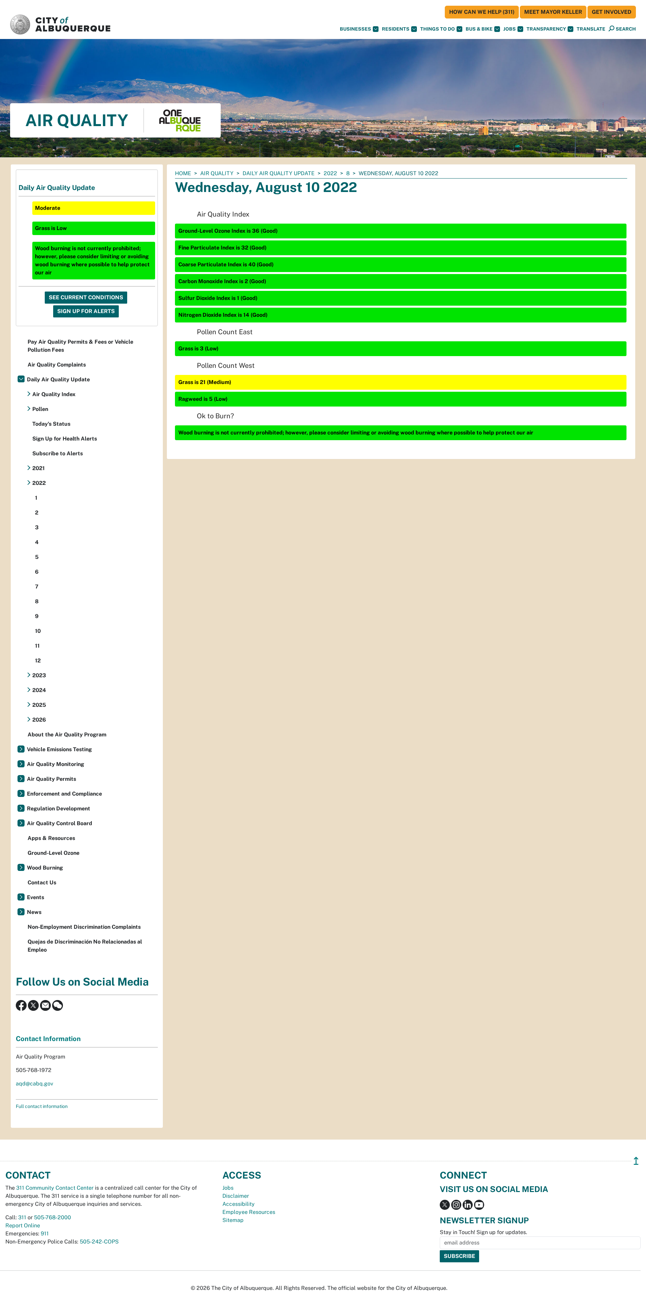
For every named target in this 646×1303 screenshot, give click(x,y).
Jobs (509, 29)
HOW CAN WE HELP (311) (481, 12)
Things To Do (437, 29)
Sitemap (233, 1220)
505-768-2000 (52, 1217)
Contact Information (48, 1039)
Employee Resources (248, 1212)
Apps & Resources (51, 838)
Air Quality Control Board (59, 823)
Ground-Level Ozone (53, 853)
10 (38, 631)
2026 (39, 720)
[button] (591, 29)
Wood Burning (45, 868)
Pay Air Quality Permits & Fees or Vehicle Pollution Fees (80, 346)
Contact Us (42, 882)
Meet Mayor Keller (553, 12)
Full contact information (42, 1106)
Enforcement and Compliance (64, 794)
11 (37, 646)
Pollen (40, 409)
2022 (330, 173)
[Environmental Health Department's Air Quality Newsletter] (45, 1005)
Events (35, 897)
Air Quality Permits (51, 779)
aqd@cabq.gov (34, 1083)
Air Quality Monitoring (55, 764)
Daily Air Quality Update (279, 173)
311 (22, 1217)
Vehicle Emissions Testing (59, 749)
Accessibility (238, 1204)
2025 (39, 705)
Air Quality (217, 173)
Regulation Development (58, 808)
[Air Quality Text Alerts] (57, 1005)
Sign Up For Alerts (86, 311)
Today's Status (51, 424)
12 (38, 660)
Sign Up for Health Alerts (64, 438)
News (34, 912)
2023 (39, 675)
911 (45, 1233)
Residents (395, 29)
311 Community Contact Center (55, 1188)
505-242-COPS (99, 1241)
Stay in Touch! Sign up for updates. (483, 1232)
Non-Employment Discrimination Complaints (84, 927)
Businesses (355, 29)
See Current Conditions (86, 297)
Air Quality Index (53, 394)
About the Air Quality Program (67, 734)
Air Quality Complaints (57, 364)
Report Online (22, 1225)
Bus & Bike (479, 29)
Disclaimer (235, 1196)
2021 (38, 468)
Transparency (546, 29)
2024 (39, 690)
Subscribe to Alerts (57, 453)
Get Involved (612, 12)
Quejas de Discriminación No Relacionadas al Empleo (85, 945)
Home (183, 173)
